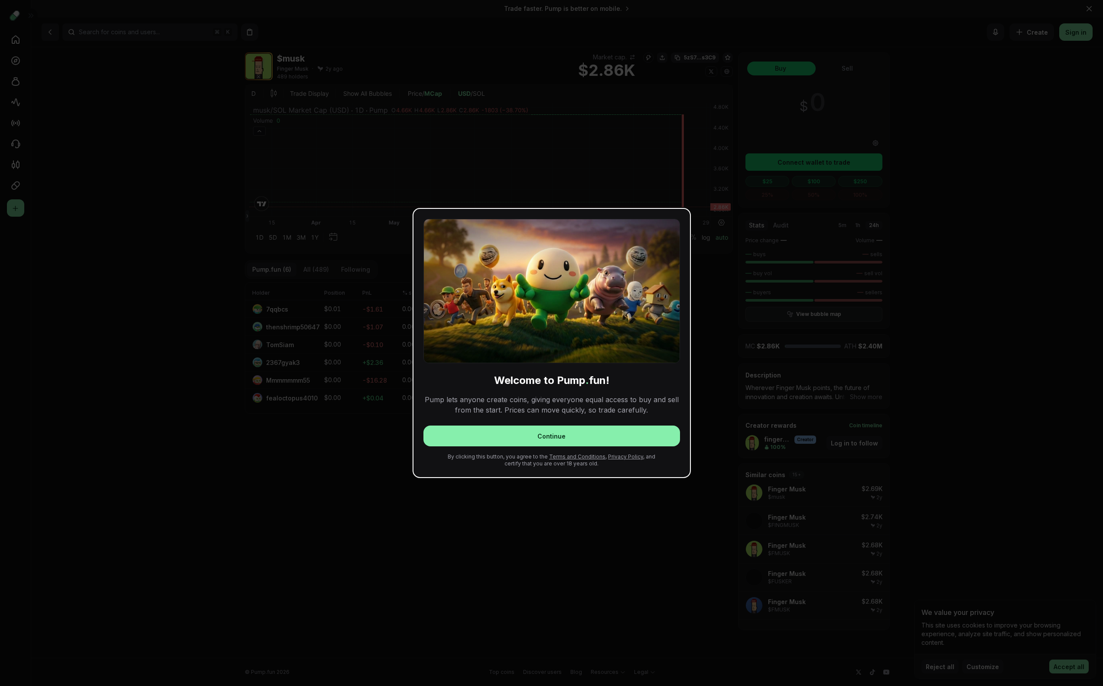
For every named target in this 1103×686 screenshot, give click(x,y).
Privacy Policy (625, 456)
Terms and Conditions (577, 456)
